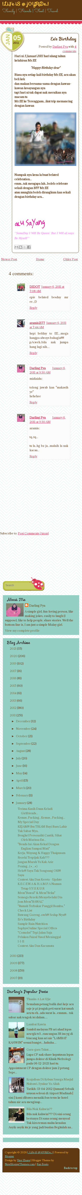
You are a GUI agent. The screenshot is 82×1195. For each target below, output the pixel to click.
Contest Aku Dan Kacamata (36, 946)
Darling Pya (60, 46)
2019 (13, 663)
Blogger (9, 1156)
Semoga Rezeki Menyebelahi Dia (40, 897)
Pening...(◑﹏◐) (27, 866)
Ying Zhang (23, 1160)
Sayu (21, 875)
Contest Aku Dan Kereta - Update (40, 879)
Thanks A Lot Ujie (38, 999)
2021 (13, 649)
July (18, 758)
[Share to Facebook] (29, 247)
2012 (13, 708)
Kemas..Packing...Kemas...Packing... (41, 817)
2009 (13, 963)
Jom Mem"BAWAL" (31, 902)
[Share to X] (25, 247)
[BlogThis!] (20, 247)
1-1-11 (21, 941)
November (23, 729)
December (23, 721)
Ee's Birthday (63, 39)
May (19, 773)
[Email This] (16, 247)
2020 (13, 656)
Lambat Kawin (36, 1024)
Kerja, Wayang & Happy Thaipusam (41, 853)
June (19, 766)
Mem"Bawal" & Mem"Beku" (36, 893)
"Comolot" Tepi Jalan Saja (35, 932)
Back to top (70, 1168)
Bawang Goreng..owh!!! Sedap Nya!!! (42, 915)
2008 (13, 970)
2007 (13, 978)
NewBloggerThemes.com (20, 1164)
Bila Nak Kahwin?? (39, 1109)
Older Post (70, 259)
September (23, 744)
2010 (13, 956)
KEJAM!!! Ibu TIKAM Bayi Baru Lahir (42, 826)
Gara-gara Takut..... (39, 1049)
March (20, 788)
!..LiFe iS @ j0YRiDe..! (40, 1152)
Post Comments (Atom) (33, 533)
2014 (13, 693)
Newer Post (9, 259)
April (19, 780)
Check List (25, 910)
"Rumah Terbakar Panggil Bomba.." (41, 906)
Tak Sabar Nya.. (28, 831)
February (22, 795)
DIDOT (35, 287)
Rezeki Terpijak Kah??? (33, 857)
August (20, 751)
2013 (13, 701)
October (21, 736)
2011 (13, 715)
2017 (13, 671)
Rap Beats (42, 1164)
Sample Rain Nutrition (33, 924)
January (21, 803)
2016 (13, 678)
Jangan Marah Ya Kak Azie (35, 862)
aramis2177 (37, 323)
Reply (33, 308)
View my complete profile (22, 631)
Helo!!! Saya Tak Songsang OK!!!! (39, 871)
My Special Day (28, 822)
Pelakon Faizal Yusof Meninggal (39, 937)
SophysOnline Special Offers (37, 928)
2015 (13, 686)
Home (40, 259)
